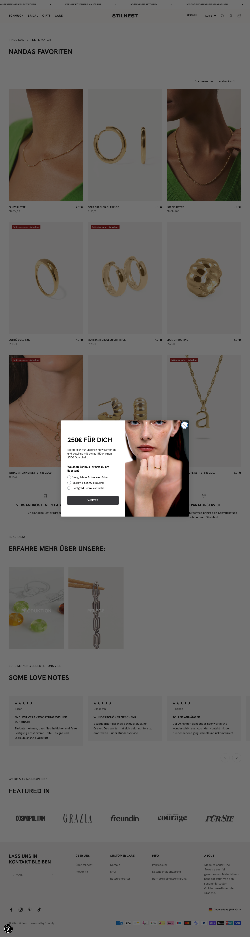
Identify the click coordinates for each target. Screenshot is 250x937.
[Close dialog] (184, 425)
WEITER (92, 500)
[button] (8, 928)
